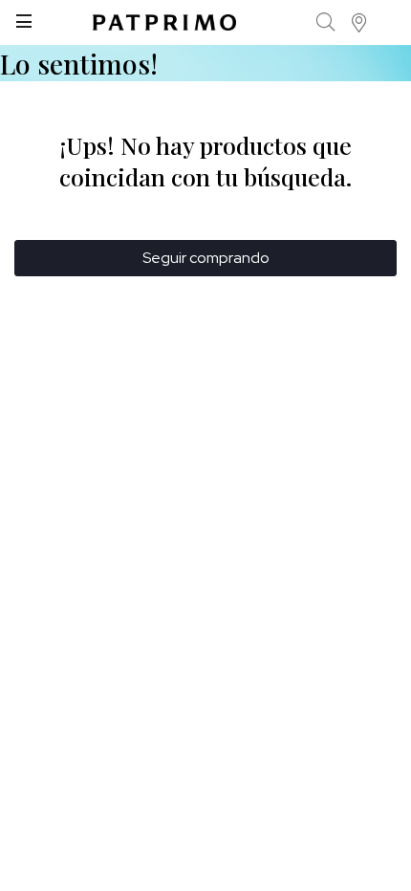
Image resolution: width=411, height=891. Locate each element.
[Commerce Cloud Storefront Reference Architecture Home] (164, 22)
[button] (360, 22)
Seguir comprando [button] (206, 258)
